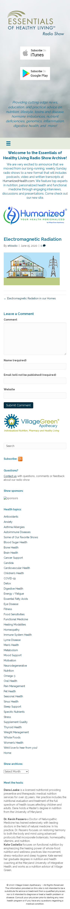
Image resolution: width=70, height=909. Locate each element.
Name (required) (15, 360)
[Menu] (8, 143)
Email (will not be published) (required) (30, 374)
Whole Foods (12, 737)
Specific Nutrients (14, 711)
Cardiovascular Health (17, 567)
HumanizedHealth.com (19, 181)
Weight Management (16, 732)
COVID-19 (10, 578)
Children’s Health (14, 573)
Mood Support (12, 655)
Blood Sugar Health (15, 542)
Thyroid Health (13, 727)
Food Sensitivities (14, 614)
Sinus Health (11, 701)
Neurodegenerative (15, 665)
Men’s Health (11, 645)
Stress (7, 717)
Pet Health (10, 691)
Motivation (10, 660)
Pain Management (14, 686)
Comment (10, 319)
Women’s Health (13, 742)
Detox (7, 583)
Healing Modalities (15, 624)
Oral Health (10, 680)
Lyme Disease (12, 639)
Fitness (8, 609)
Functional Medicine (16, 619)
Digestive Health (13, 588)
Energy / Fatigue (14, 593)
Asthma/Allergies (14, 527)
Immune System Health (18, 634)
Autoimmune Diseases (17, 532)
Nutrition (9, 670)
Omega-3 (9, 675)
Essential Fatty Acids (16, 598)
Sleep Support (12, 706)
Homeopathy (12, 629)
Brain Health (11, 552)
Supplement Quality (16, 722)
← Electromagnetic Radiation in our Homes (30, 298)
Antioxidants (11, 516)
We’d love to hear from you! (20, 747)
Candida (9, 562)
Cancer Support (13, 557)
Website (9, 389)
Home (7, 752)
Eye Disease (11, 604)
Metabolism (11, 650)
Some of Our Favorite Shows (21, 537)
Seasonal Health (13, 696)
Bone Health (11, 547)
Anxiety (8, 521)
